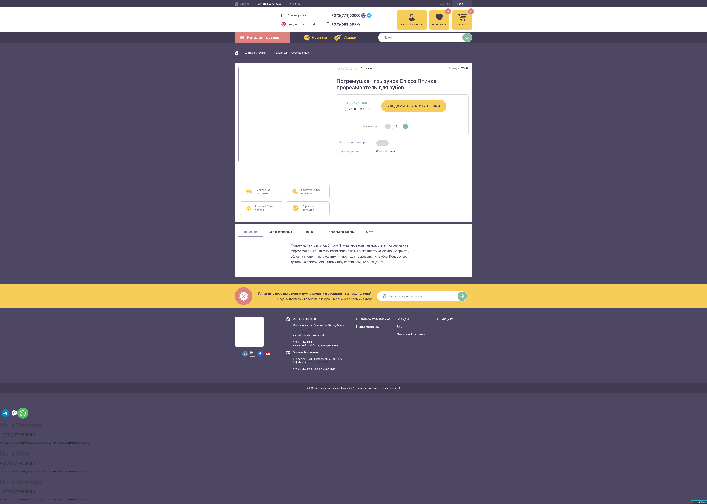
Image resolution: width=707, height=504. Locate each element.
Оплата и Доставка (269, 3)
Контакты (294, 3)
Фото (370, 232)
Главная (245, 3)
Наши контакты (368, 327)
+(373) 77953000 (17, 434)
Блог (400, 327)
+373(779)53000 (346, 15)
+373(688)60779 (346, 24)
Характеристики (280, 232)
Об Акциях (445, 319)
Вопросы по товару (340, 232)
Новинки (319, 37)
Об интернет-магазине (373, 319)
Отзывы (309, 232)
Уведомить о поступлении (414, 106)
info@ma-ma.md (313, 335)
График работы (298, 15)
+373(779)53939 (317, 362)
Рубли (459, 3)
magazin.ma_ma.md (301, 24)
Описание (251, 232)
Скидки (349, 37)
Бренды (403, 319)
